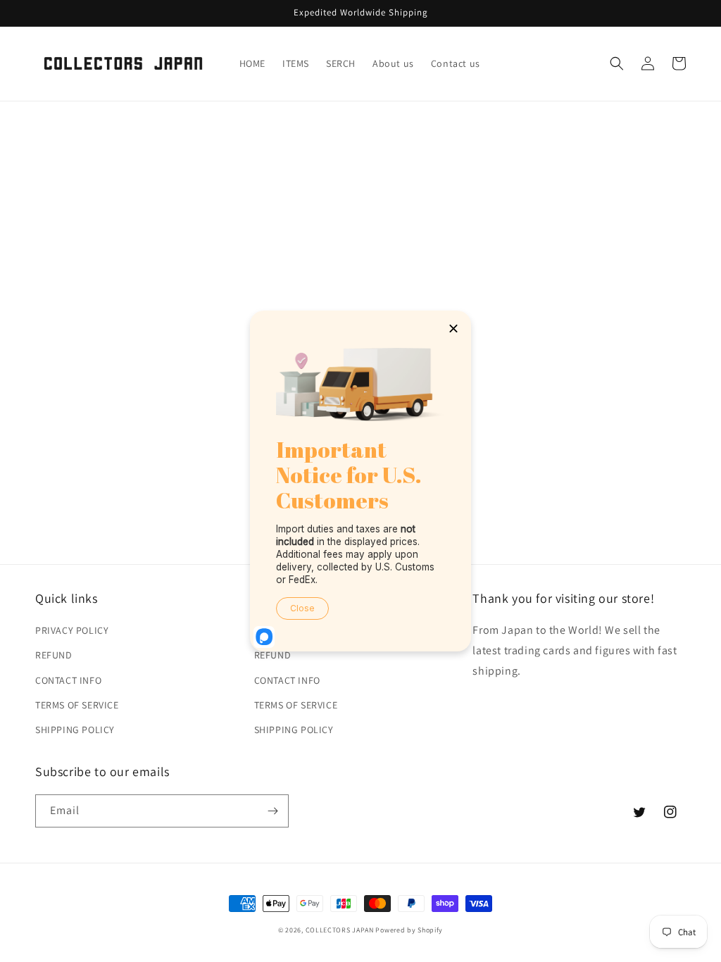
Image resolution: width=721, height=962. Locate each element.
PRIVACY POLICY (71, 630)
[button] (616, 63)
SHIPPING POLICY (75, 729)
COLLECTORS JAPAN (340, 930)
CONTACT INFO (68, 680)
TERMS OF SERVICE (77, 705)
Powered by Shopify (409, 930)
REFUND (54, 655)
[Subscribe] (272, 810)
